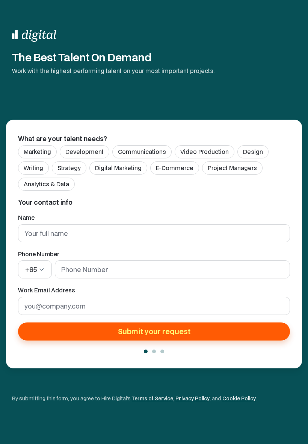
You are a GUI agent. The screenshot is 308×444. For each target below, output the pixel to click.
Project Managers (232, 168)
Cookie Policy (239, 398)
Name (26, 217)
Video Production (204, 151)
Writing (33, 168)
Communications (142, 151)
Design (253, 151)
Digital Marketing (118, 168)
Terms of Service (152, 398)
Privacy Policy (192, 398)
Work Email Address (46, 290)
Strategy (69, 168)
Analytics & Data (46, 184)
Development (84, 151)
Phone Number (38, 254)
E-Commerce (174, 168)
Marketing (37, 151)
